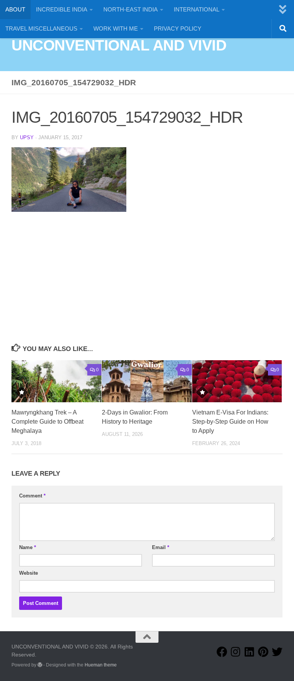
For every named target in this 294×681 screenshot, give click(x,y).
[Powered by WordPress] (40, 665)
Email (160, 547)
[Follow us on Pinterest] (263, 652)
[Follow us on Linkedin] (249, 652)
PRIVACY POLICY (177, 28)
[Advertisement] (147, 284)
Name (27, 547)
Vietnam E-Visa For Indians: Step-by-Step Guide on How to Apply (230, 421)
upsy (27, 137)
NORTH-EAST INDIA (130, 9)
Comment (32, 496)
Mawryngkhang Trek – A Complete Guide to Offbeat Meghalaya (47, 421)
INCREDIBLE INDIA (61, 9)
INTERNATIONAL (196, 9)
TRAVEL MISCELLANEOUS (41, 28)
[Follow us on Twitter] (277, 652)
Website (28, 573)
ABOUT (15, 9)
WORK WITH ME (115, 28)
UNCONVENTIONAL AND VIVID (118, 45)
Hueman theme (101, 665)
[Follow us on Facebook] (222, 652)
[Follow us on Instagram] (235, 652)
